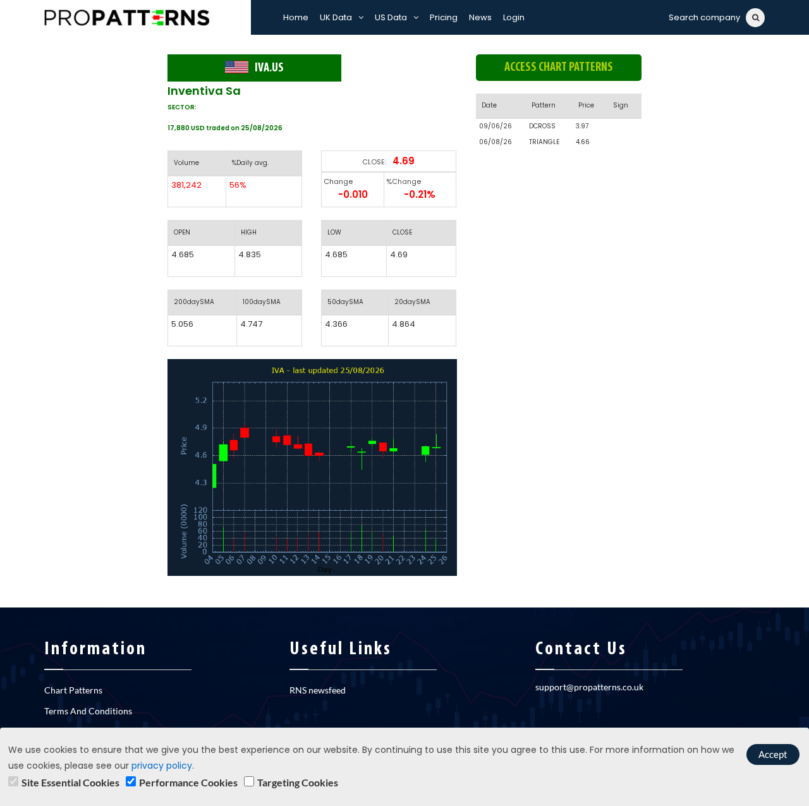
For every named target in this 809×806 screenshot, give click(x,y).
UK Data (336, 17)
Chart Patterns (73, 690)
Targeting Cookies (297, 782)
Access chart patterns (558, 67)
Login (514, 17)
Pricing (444, 17)
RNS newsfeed (317, 690)
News (480, 17)
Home (295, 17)
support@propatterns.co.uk (589, 686)
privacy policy (161, 765)
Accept (773, 754)
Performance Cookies (188, 782)
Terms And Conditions (88, 710)
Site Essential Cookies (70, 782)
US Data (391, 17)
